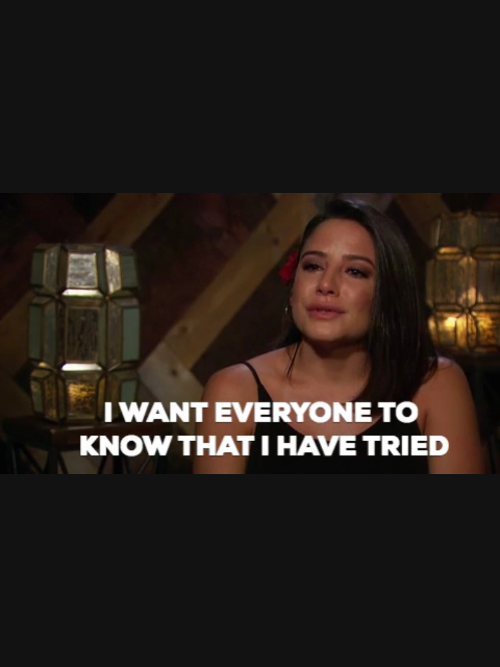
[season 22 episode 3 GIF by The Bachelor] (250, 333)
